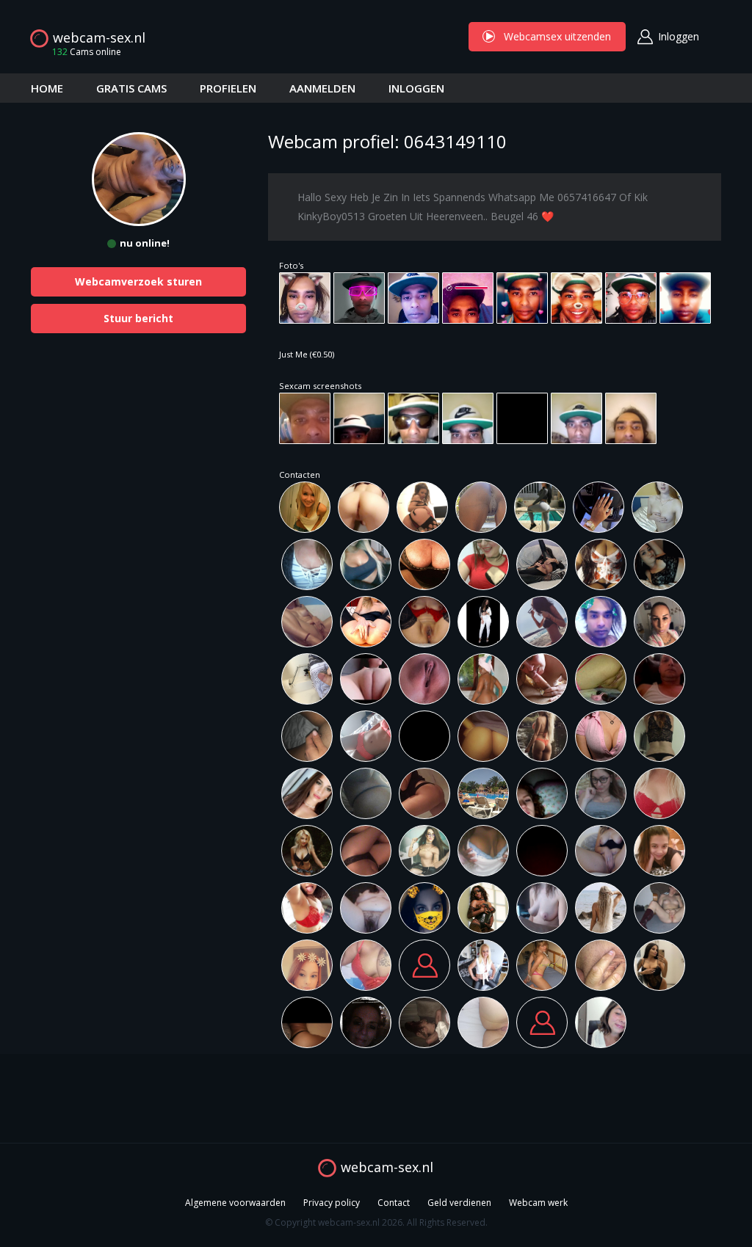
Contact (393, 1202)
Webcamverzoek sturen (138, 281)
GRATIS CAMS (131, 88)
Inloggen (678, 36)
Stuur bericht (138, 318)
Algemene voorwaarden (235, 1202)
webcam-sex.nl (99, 37)
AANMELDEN (322, 88)
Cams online (86, 52)
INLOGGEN (416, 88)
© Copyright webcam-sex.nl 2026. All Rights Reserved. (376, 1222)
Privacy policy (331, 1202)
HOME (47, 88)
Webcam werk (538, 1202)
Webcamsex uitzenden (547, 36)
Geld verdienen (459, 1202)
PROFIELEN (228, 88)
